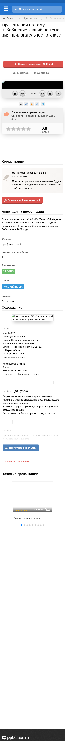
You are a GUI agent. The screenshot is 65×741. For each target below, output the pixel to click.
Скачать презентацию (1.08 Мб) (35, 64)
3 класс (8, 271)
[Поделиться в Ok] (32, 104)
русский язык (13, 286)
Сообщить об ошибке (17, 461)
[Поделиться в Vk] (26, 104)
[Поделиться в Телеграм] (43, 104)
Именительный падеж (27, 518)
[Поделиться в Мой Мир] (37, 104)
